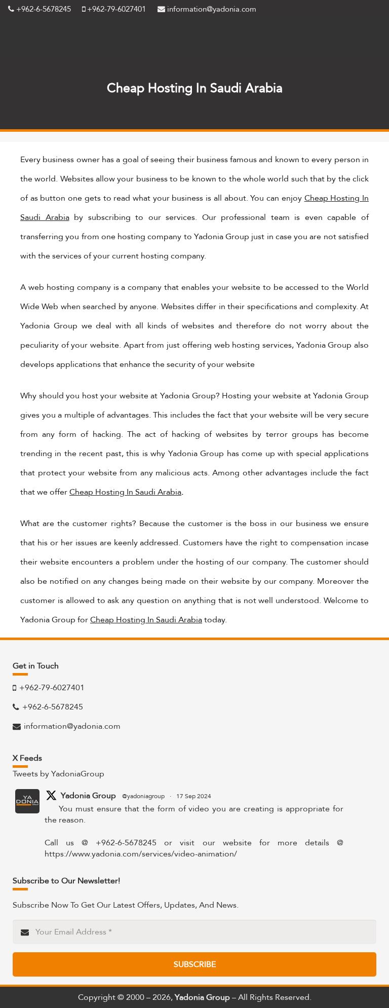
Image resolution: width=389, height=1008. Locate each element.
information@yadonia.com (210, 9)
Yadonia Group (88, 796)
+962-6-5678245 (42, 9)
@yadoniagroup (143, 796)
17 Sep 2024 (193, 796)
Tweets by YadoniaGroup (58, 773)
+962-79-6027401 (115, 9)
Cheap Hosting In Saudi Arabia (125, 491)
